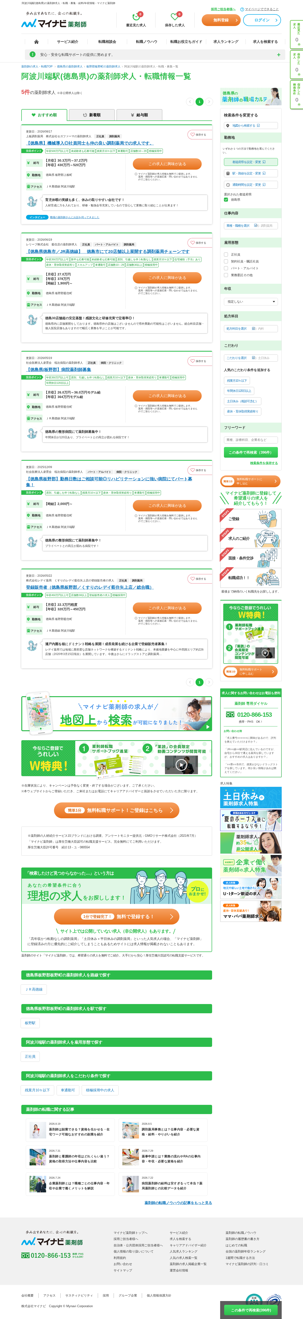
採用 (106, 1295)
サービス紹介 (67, 42)
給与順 (142, 115)
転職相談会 (107, 42)
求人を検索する (265, 42)
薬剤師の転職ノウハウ (241, 1233)
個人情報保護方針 (159, 1295)
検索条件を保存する (264, 463)
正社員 (30, 1056)
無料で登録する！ (119, 916)
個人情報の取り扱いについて (134, 1251)
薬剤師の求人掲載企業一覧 (188, 1264)
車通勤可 (68, 1090)
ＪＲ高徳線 (34, 989)
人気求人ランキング (183, 1251)
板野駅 (30, 1023)
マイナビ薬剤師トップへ (130, 1233)
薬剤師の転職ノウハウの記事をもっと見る (178, 1203)
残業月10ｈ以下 (37, 1090)
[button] (199, 134)
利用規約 (120, 1258)
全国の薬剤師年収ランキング (246, 1251)
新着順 (95, 115)
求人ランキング (226, 42)
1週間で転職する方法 (240, 1258)
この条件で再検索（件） (251, 452)
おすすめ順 (47, 115)
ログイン (262, 20)
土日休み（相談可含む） (242, 401)
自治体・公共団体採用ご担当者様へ (138, 1245)
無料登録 (221, 20)
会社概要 (27, 1295)
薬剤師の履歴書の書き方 (242, 1239)
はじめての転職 (236, 1245)
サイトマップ (123, 1270)
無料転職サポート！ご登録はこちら (115, 810)
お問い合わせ (123, 1264)
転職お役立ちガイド (186, 42)
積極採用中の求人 (100, 1090)
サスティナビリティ (79, 1295)
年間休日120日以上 (239, 391)
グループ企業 (128, 1295)
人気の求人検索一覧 (183, 1258)
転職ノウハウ (146, 42)
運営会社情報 (179, 1270)
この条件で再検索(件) (251, 1310)
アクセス (49, 1295)
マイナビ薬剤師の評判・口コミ (247, 1264)
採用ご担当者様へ (223, 9)
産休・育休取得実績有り (242, 411)
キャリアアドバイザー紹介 (188, 1245)
